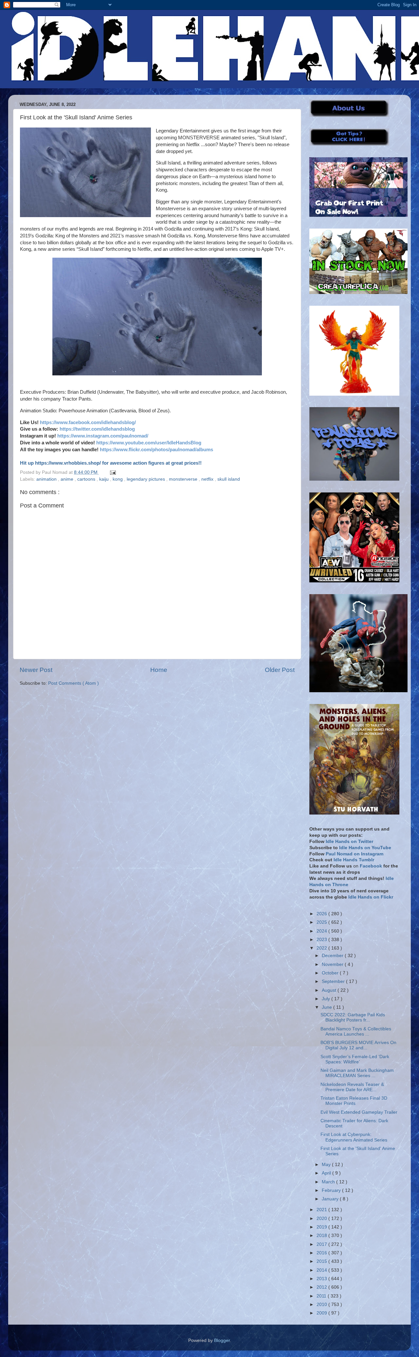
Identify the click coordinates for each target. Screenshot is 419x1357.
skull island (228, 479)
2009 (322, 1313)
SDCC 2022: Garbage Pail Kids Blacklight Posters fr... (352, 1017)
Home (158, 669)
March (329, 1181)
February (332, 1190)
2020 (322, 1218)
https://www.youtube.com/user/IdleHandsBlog (148, 442)
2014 (322, 1270)
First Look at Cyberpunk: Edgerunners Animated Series (353, 1137)
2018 (322, 1235)
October (331, 973)
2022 (322, 948)
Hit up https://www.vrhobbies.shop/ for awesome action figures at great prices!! (111, 463)
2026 (322, 913)
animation (47, 479)
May (327, 1164)
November (333, 964)
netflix (208, 479)
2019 (322, 1227)
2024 (322, 931)
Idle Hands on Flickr (370, 897)
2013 (322, 1278)
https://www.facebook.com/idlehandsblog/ (88, 422)
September (334, 981)
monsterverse (184, 479)
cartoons (87, 479)
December (333, 955)
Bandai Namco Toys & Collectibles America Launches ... (355, 1031)
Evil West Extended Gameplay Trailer (358, 1112)
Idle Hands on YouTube (365, 847)
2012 (322, 1287)
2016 (322, 1252)
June (327, 1007)
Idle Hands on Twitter (349, 841)
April (327, 1173)
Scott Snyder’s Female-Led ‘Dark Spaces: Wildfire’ (354, 1059)
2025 (322, 922)
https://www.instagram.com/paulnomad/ (102, 435)
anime (68, 479)
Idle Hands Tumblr (354, 859)
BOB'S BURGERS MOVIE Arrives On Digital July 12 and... (358, 1045)
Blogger (222, 1340)
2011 (322, 1296)
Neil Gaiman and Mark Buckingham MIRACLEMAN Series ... (357, 1073)
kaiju (104, 479)
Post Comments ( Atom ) (73, 683)
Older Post (280, 669)
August (329, 990)
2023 (322, 939)
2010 (322, 1304)
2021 (322, 1209)
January (331, 1198)
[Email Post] (112, 472)
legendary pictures (146, 479)
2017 (322, 1244)
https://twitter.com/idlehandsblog (97, 429)
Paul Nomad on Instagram (354, 853)
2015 (322, 1261)
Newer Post (36, 669)
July (326, 998)
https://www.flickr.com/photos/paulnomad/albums (156, 449)
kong (118, 479)
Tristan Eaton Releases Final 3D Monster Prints (353, 1101)
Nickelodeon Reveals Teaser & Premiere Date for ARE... (352, 1087)
